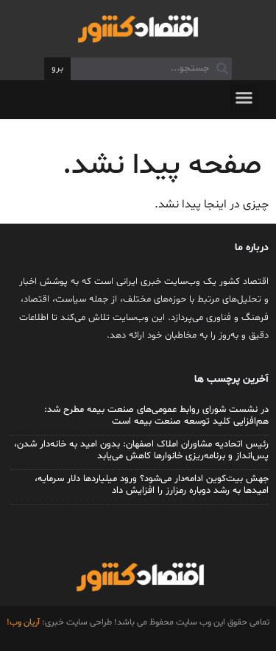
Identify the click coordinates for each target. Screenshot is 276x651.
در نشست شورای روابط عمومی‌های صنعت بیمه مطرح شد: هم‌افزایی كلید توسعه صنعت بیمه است (156, 415)
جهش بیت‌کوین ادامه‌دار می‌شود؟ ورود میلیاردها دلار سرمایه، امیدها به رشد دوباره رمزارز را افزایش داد (152, 484)
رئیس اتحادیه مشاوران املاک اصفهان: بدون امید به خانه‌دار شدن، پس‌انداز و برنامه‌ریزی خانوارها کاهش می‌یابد (141, 450)
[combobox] (151, 69)
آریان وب (25, 622)
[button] (244, 98)
